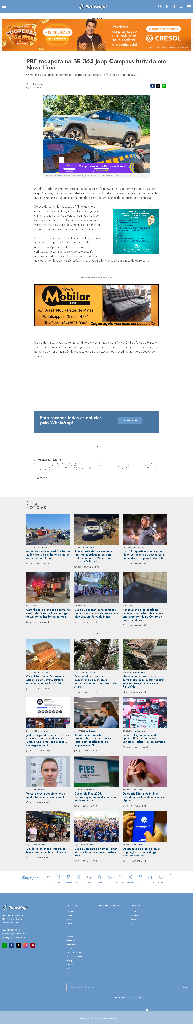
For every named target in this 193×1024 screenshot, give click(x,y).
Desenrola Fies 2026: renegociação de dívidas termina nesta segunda (95, 797)
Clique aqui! (130, 420)
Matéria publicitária (74, 956)
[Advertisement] (96, 1017)
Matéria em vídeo (73, 952)
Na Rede (134, 915)
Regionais (70, 973)
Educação (70, 931)
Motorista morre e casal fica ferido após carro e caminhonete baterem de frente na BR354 (48, 554)
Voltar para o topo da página (129, 997)
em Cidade (90, 606)
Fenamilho (70, 940)
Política (69, 968)
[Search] (160, 6)
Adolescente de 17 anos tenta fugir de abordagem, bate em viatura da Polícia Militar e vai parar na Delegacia (93, 556)
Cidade (69, 915)
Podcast (134, 919)
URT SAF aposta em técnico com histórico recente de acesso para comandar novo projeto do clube (143, 554)
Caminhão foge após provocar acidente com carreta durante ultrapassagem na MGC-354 (45, 679)
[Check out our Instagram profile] (25, 945)
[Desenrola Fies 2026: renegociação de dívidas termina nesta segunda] (96, 771)
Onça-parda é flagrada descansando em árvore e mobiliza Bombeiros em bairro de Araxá (95, 681)
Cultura (69, 923)
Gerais (69, 948)
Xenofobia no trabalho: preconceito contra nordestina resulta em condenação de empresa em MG (93, 740)
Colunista (70, 919)
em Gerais (42, 789)
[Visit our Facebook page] (11, 945)
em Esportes (139, 547)
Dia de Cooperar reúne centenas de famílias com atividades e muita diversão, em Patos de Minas (96, 613)
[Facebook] (167, 6)
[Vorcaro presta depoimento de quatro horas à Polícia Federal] (48, 771)
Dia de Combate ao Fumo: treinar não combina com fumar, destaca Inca (95, 852)
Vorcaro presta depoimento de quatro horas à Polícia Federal (45, 795)
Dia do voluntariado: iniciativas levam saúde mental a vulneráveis (47, 850)
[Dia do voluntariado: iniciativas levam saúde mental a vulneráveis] (48, 826)
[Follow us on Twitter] (18, 945)
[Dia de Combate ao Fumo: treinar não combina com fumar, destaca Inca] (96, 826)
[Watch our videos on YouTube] (32, 945)
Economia (70, 927)
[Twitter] (174, 6)
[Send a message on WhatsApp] (4, 945)
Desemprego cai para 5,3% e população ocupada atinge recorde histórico (141, 852)
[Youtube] (189, 6)
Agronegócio (71, 911)
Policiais (69, 964)
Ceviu (133, 923)
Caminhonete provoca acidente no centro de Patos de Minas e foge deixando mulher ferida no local (48, 613)
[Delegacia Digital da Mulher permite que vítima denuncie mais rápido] (145, 771)
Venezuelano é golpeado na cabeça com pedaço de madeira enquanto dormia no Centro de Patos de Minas (143, 615)
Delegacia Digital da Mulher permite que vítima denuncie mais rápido (144, 797)
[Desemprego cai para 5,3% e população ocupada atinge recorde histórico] (145, 826)
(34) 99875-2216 (18, 933)
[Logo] (92, 6)
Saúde (68, 977)
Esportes (69, 936)
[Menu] (4, 6)
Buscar (186, 987)
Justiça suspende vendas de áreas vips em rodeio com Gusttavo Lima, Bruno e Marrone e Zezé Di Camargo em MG (47, 740)
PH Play (69, 960)
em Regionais (43, 672)
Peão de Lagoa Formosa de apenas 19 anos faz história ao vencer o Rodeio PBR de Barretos (144, 738)
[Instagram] (181, 6)
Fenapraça (70, 944)
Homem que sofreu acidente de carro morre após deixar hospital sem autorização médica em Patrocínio (143, 681)
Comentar (44, 478)
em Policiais (42, 547)
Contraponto (135, 927)
